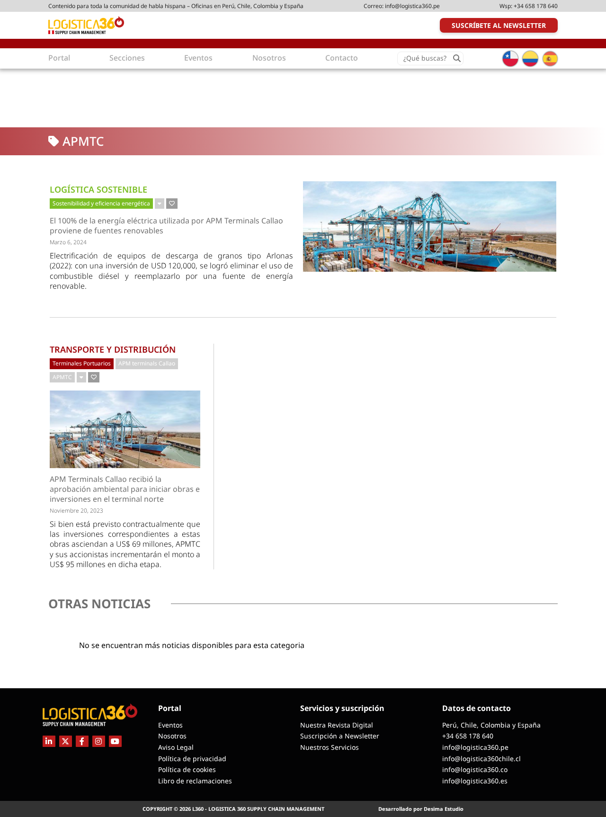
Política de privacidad (192, 758)
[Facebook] (82, 741)
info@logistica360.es (475, 780)
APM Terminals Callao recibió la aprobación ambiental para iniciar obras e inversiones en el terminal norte (125, 489)
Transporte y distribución (113, 349)
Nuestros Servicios (329, 747)
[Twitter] (65, 741)
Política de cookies (187, 769)
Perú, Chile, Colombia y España (491, 724)
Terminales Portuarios (82, 363)
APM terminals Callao (146, 363)
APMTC (62, 377)
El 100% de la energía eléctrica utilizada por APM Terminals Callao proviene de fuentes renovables (166, 226)
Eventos (170, 724)
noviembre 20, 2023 (76, 510)
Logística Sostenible (98, 189)
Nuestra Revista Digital (336, 724)
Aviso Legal (176, 747)
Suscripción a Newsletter (339, 735)
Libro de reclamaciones (195, 780)
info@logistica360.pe (412, 6)
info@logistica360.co (475, 769)
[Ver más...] (159, 203)
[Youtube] (115, 741)
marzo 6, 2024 (68, 242)
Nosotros (172, 735)
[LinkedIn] (49, 741)
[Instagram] (99, 741)
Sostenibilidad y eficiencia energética (101, 203)
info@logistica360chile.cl (481, 758)
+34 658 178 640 (536, 6)
